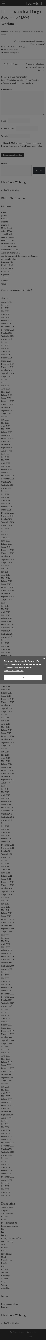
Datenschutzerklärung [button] (14, 670)
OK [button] (23, 678)
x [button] (44, 657)
